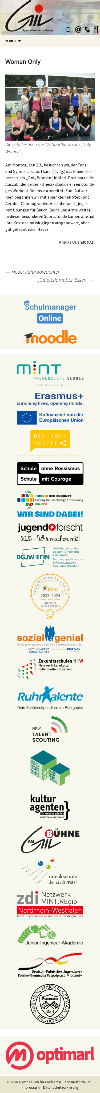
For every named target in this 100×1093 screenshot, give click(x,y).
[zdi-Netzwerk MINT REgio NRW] (50, 904)
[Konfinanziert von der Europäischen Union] (50, 417)
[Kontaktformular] (78, 28)
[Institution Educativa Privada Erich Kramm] (50, 1003)
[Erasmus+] (50, 398)
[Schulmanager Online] (50, 311)
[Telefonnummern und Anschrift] (87, 28)
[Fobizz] (50, 595)
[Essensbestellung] (96, 28)
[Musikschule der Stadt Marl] (50, 871)
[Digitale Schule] (50, 443)
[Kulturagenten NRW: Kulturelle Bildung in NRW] (50, 806)
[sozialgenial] (50, 638)
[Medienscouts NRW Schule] (50, 767)
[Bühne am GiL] (50, 839)
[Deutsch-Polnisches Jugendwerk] (50, 964)
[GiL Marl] (50, 17)
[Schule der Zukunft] (50, 503)
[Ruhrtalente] (50, 697)
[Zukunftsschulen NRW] (50, 669)
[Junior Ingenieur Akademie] (50, 934)
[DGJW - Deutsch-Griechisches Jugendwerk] (50, 557)
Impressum (31, 1087)
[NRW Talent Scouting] (50, 728)
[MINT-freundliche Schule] (50, 373)
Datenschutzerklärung (60, 1087)
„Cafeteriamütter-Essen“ (66, 279)
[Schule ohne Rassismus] (50, 473)
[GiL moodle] (50, 336)
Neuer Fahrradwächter (32, 271)
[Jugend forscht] (50, 531)
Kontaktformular (78, 1081)
